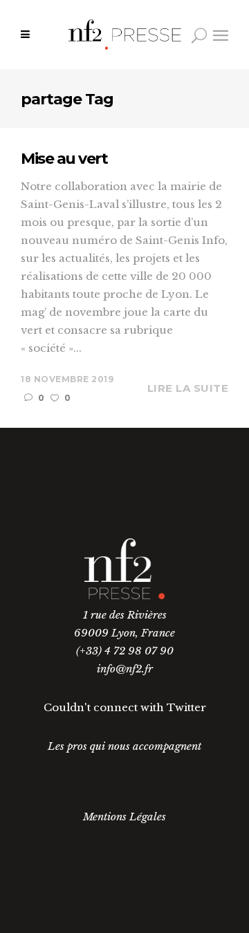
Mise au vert (64, 158)
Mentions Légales (124, 816)
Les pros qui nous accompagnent (124, 746)
